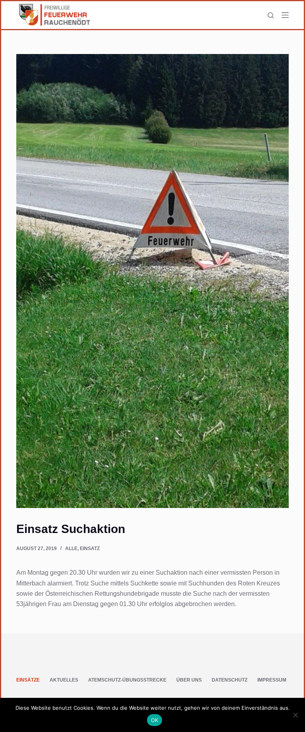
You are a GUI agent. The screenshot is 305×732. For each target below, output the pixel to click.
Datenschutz (229, 680)
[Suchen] (271, 15)
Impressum (271, 680)
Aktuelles (64, 680)
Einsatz (90, 548)
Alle (71, 548)
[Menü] (285, 15)
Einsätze (28, 680)
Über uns (189, 680)
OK (154, 720)
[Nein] (295, 715)
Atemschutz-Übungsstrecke (127, 680)
